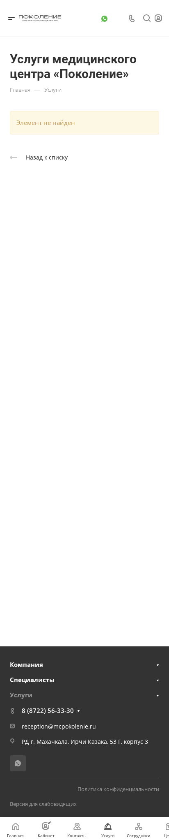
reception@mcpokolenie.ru (59, 726)
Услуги (21, 695)
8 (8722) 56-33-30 (48, 710)
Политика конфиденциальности (118, 789)
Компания (26, 664)
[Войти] (158, 18)
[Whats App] (104, 18)
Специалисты (32, 680)
